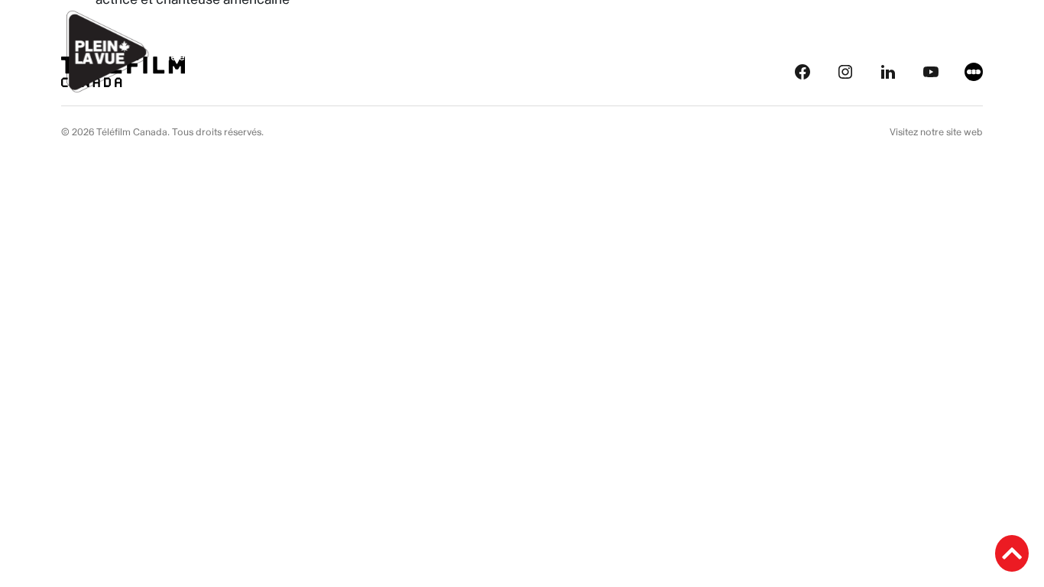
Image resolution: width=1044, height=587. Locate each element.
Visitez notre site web (936, 132)
